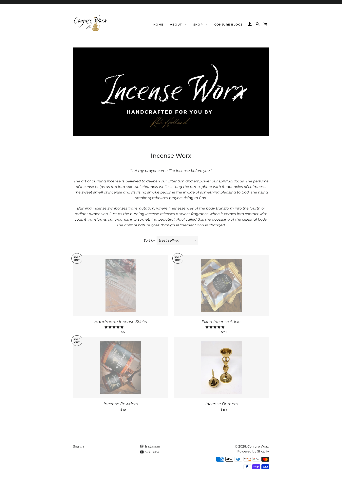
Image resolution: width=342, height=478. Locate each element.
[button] (114, 327)
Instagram (152, 446)
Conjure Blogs (228, 24)
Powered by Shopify (253, 451)
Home (158, 24)
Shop (198, 24)
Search (78, 446)
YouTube (151, 452)
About (176, 24)
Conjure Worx (258, 446)
